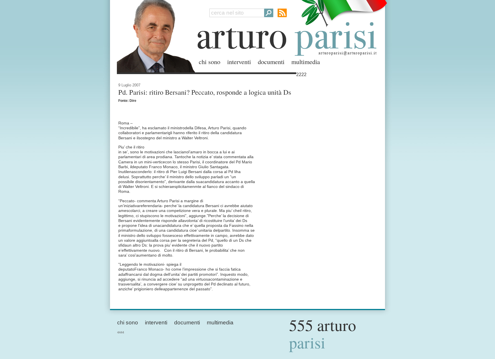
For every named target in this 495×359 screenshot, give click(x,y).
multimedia (305, 61)
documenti (271, 61)
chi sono (209, 61)
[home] (154, 35)
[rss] (282, 13)
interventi (239, 61)
